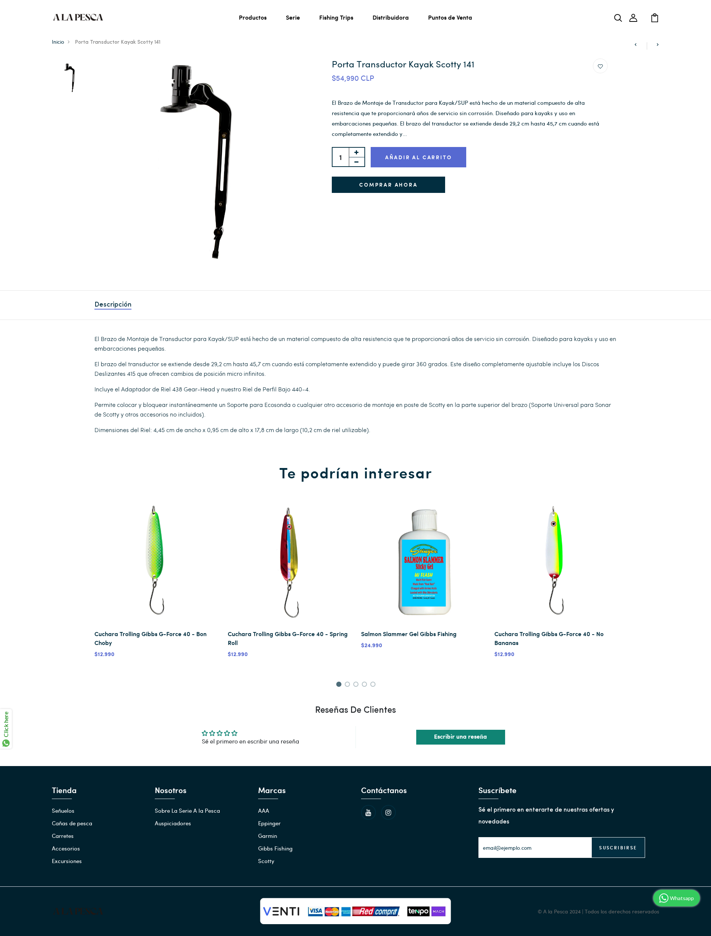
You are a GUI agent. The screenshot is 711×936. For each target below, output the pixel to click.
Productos (253, 17)
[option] (69, 78)
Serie (293, 17)
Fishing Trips (336, 17)
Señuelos (63, 810)
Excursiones (67, 861)
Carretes (63, 835)
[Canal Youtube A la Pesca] (368, 812)
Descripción (112, 305)
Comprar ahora (388, 184)
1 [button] (340, 685)
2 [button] (348, 685)
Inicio (58, 41)
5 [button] (374, 685)
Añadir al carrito (418, 157)
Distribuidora (391, 17)
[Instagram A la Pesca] (388, 812)
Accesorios (66, 848)
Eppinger (269, 823)
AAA (263, 810)
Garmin (267, 835)
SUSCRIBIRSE (618, 847)
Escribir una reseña (460, 737)
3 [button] (357, 685)
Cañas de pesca (72, 823)
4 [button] (365, 685)
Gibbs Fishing (275, 848)
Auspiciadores (173, 823)
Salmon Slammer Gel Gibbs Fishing (409, 633)
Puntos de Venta (450, 17)
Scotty (266, 861)
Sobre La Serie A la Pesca (187, 810)
